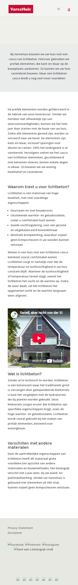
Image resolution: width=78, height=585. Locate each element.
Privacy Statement (20, 528)
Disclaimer (15, 533)
